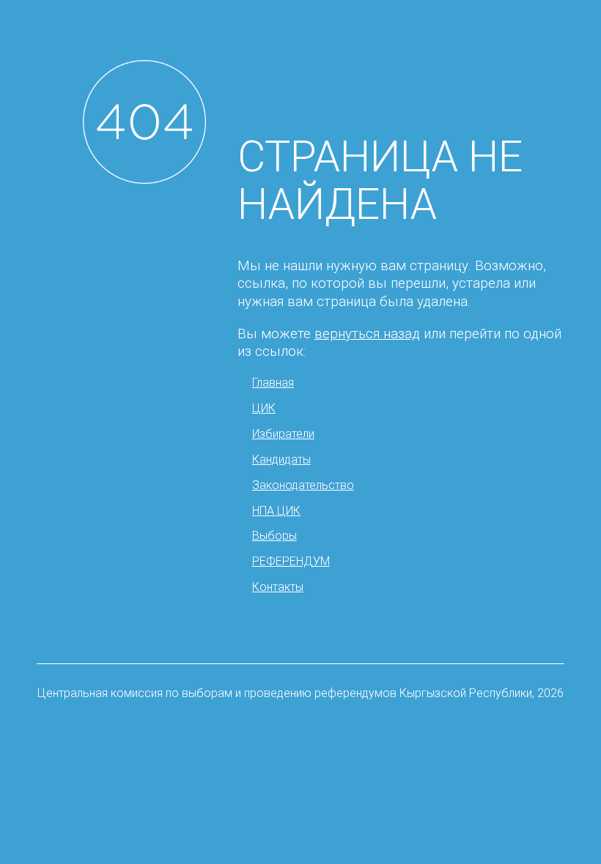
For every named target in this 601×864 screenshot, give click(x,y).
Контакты (277, 587)
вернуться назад (367, 334)
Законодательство (303, 485)
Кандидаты (281, 459)
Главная (273, 383)
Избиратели (283, 434)
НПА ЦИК (276, 511)
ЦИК (264, 408)
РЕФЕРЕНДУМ (291, 561)
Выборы (274, 536)
